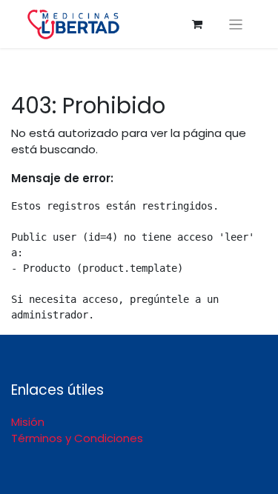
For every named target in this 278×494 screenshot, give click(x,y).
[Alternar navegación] (236, 24)
